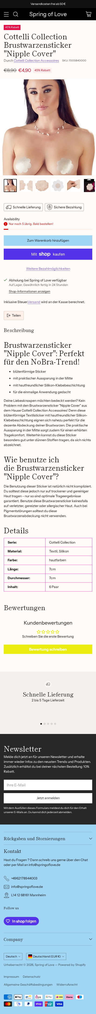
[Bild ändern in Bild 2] (26, 185)
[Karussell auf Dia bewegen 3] (48, 724)
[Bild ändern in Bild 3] (41, 185)
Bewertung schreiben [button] (48, 649)
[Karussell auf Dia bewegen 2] (44, 724)
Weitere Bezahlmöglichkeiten (48, 269)
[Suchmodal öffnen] (15, 14)
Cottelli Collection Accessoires (36, 60)
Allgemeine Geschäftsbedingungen (28, 984)
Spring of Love (44, 965)
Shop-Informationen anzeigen (29, 291)
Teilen (16, 315)
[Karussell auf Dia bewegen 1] (41, 724)
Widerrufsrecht (67, 984)
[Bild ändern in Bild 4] (57, 185)
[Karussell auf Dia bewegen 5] (55, 724)
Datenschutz (31, 976)
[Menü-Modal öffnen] (6, 14)
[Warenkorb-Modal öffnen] (88, 14)
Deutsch (11, 956)
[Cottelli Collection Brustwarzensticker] (48, 127)
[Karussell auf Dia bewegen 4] (51, 724)
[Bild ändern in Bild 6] (89, 185)
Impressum (11, 976)
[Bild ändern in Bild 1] (10, 185)
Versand (34, 302)
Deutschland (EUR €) (47, 956)
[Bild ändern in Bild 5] (73, 185)
